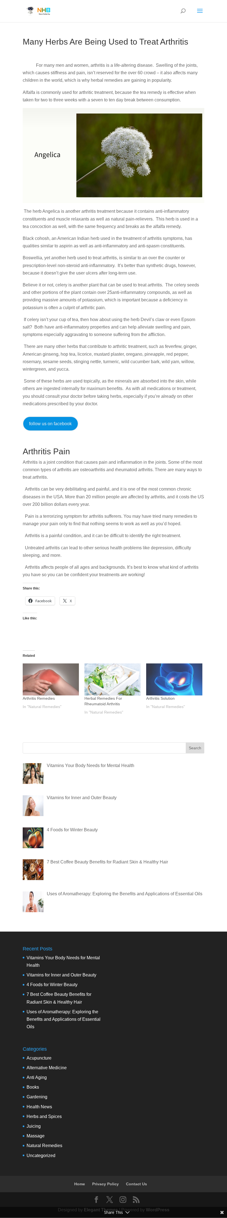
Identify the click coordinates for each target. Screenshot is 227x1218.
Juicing (34, 1126)
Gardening (37, 1096)
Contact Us (136, 1184)
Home (79, 1184)
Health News (39, 1106)
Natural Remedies (44, 1145)
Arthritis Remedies (39, 698)
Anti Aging (37, 1077)
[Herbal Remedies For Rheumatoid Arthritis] (112, 679)
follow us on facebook (50, 423)
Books (33, 1087)
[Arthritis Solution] (174, 679)
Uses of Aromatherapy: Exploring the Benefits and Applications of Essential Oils (63, 1019)
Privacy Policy (105, 1184)
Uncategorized (41, 1155)
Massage (36, 1136)
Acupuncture (39, 1058)
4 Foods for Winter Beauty (52, 984)
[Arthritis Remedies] (51, 679)
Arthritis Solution (160, 698)
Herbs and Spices (44, 1116)
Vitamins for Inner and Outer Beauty (61, 975)
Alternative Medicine (47, 1067)
